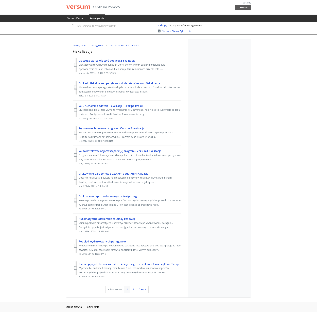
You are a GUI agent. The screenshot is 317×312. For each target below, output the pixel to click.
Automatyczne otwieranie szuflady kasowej (107, 219)
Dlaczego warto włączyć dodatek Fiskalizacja (107, 60)
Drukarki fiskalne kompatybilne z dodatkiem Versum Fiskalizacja (119, 83)
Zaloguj (162, 25)
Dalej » (142, 289)
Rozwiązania (97, 18)
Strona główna (75, 18)
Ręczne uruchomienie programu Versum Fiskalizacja (111, 128)
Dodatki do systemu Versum (124, 45)
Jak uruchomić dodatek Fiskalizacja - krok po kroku (111, 106)
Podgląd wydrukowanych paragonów (102, 241)
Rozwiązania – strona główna (89, 45)
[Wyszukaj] (73, 26)
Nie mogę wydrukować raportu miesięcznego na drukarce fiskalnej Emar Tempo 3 (130, 264)
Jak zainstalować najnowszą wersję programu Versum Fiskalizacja (120, 151)
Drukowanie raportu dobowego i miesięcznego (108, 196)
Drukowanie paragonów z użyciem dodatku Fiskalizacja (113, 173)
